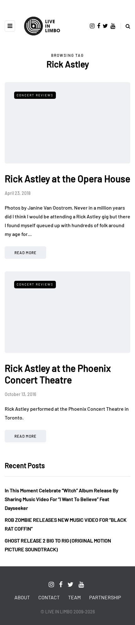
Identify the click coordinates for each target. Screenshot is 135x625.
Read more (25, 252)
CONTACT (49, 597)
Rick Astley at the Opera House (67, 178)
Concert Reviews (35, 95)
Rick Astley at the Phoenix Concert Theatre (58, 374)
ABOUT (22, 597)
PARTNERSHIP (105, 597)
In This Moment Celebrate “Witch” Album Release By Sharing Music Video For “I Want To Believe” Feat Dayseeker (61, 499)
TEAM (74, 597)
